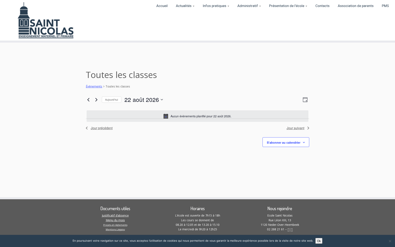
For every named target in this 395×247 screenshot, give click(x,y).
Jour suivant (295, 128)
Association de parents (356, 5)
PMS (385, 5)
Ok (319, 241)
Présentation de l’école (287, 5)
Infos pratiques (215, 5)
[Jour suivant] (96, 99)
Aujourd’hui (111, 99)
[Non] (390, 241)
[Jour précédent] (88, 99)
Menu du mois (115, 220)
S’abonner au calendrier (283, 142)
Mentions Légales (115, 229)
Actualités (184, 5)
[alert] (197, 116)
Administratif (248, 5)
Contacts (322, 5)
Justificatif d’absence (115, 215)
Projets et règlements (115, 224)
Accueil (162, 5)
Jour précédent (102, 128)
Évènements (94, 86)
